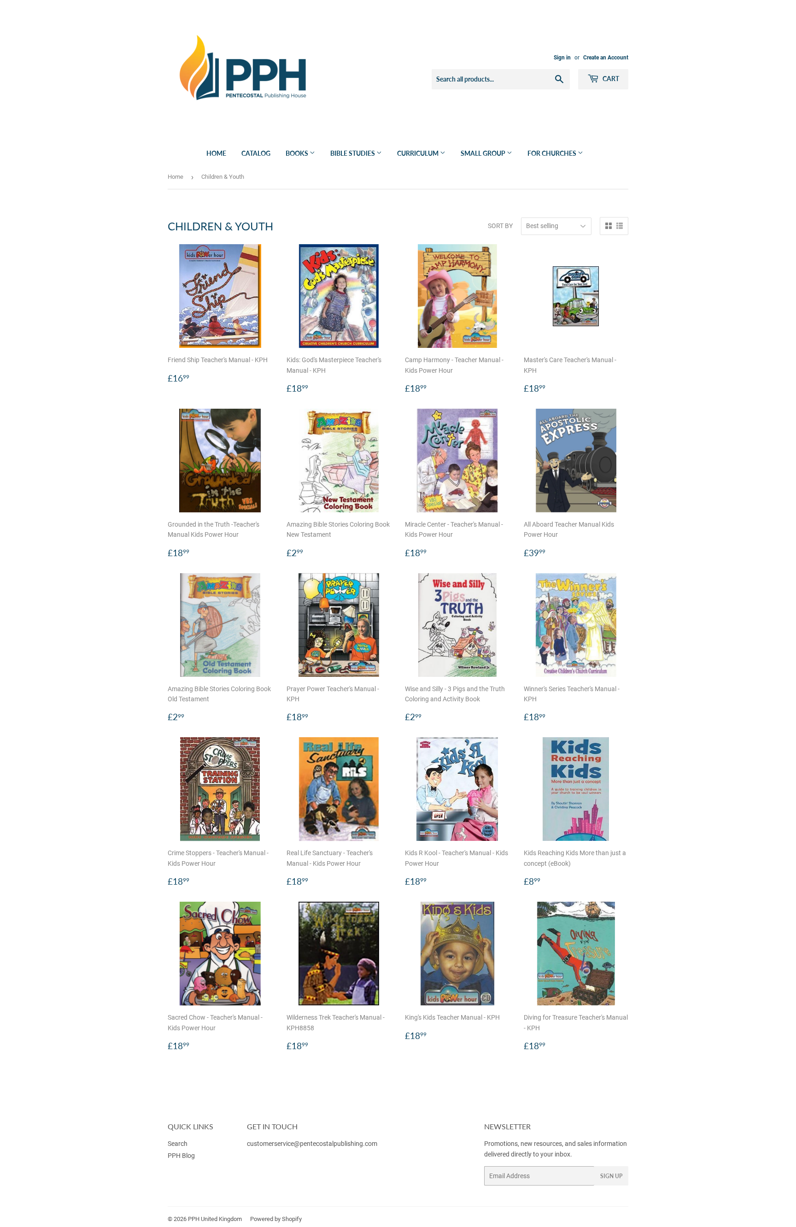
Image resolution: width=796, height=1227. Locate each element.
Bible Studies (353, 153)
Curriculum (418, 153)
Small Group (484, 153)
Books (298, 153)
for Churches (552, 153)
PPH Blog (181, 1155)
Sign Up (611, 1176)
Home (216, 153)
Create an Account (605, 57)
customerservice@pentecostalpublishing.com (313, 1143)
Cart (610, 78)
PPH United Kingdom (215, 1218)
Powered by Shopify (276, 1218)
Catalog (255, 153)
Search (177, 1143)
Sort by (500, 225)
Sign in (562, 57)
